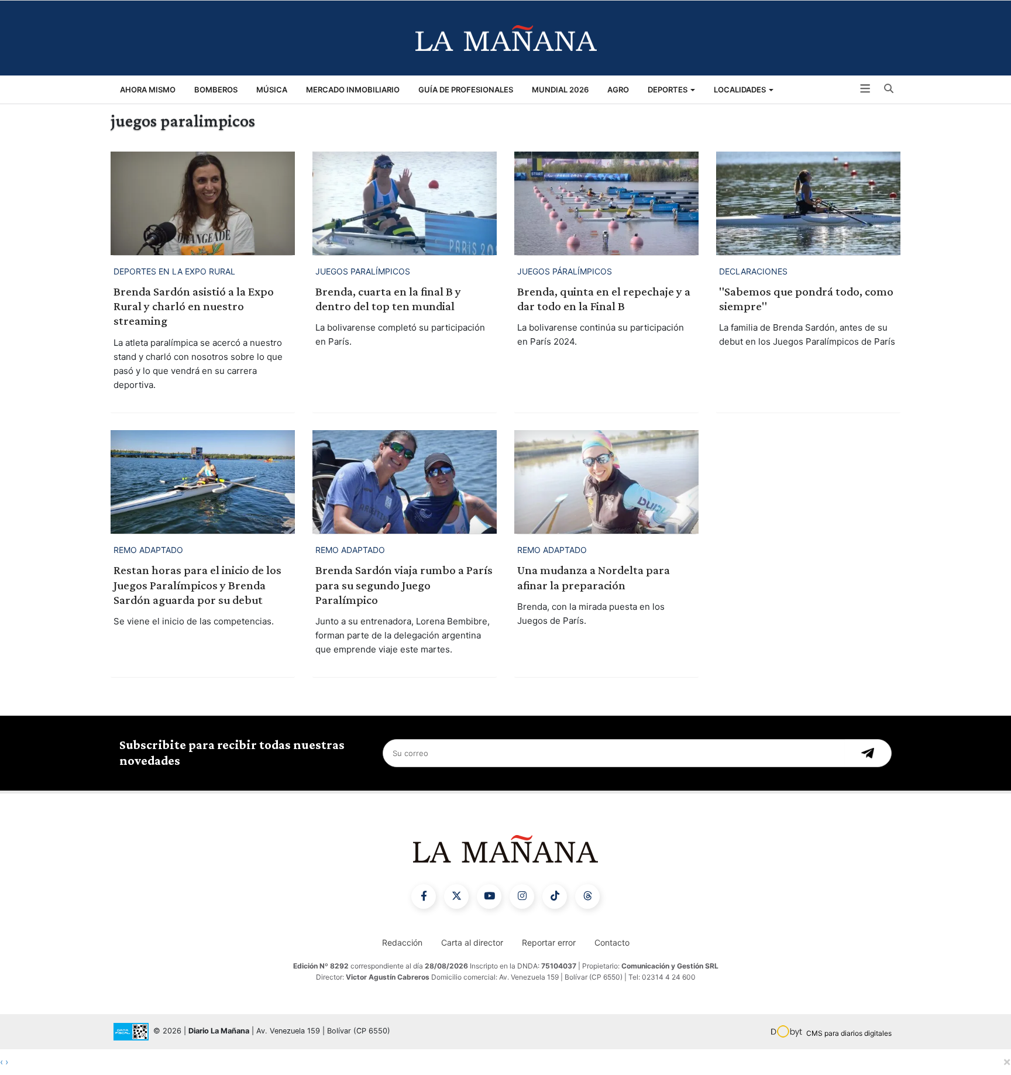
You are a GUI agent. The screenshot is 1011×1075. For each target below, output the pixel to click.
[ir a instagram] (522, 896)
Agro (618, 89)
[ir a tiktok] (554, 896)
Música (271, 89)
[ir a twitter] (456, 896)
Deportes (668, 89)
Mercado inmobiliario (353, 89)
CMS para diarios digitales (849, 1033)
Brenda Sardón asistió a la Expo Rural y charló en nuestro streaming (194, 306)
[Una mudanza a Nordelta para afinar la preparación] (606, 482)
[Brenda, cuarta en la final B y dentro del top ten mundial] (404, 203)
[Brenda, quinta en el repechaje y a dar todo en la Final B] (606, 203)
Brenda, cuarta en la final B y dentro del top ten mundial (388, 298)
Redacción (402, 942)
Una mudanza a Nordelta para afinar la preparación (593, 577)
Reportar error (549, 942)
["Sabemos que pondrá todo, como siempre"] (808, 203)
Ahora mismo (148, 89)
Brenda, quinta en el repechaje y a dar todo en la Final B (603, 298)
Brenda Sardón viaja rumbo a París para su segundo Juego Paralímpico (404, 584)
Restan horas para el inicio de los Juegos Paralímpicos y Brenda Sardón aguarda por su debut (197, 584)
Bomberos (216, 89)
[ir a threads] (587, 896)
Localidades (741, 89)
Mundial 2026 (560, 89)
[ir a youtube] (489, 896)
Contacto (612, 942)
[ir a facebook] (423, 896)
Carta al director (472, 942)
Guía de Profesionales (465, 89)
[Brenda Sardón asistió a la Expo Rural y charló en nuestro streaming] (203, 203)
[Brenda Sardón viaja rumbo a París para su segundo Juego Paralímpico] (404, 482)
